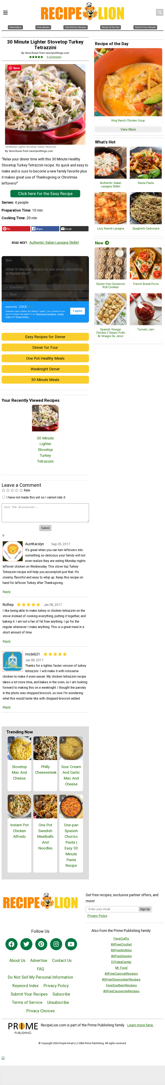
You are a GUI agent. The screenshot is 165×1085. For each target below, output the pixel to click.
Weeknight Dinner (45, 369)
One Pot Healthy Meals (45, 358)
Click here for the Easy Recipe (45, 193)
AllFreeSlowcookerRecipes (121, 979)
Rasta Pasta (146, 183)
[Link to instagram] (56, 944)
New (99, 243)
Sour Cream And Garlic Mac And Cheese (71, 775)
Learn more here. (140, 1025)
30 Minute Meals (45, 379)
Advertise (38, 960)
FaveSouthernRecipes (121, 985)
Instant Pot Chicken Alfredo (19, 831)
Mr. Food (121, 968)
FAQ (40, 969)
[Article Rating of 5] (36, 56)
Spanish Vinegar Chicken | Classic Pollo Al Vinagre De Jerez (110, 333)
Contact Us (62, 960)
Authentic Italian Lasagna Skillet (54, 243)
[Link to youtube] (71, 944)
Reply (7, 592)
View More (128, 129)
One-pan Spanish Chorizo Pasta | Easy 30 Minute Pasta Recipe (71, 845)
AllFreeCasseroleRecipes (121, 991)
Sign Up (145, 909)
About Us (17, 960)
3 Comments (54, 56)
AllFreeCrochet (121, 944)
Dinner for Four (45, 347)
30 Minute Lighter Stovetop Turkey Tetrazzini (45, 450)
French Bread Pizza (146, 284)
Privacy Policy (56, 985)
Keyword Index (25, 985)
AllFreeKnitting (121, 950)
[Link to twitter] (26, 944)
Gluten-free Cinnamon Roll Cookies (110, 285)
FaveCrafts (121, 939)
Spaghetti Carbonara (145, 228)
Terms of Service (27, 1002)
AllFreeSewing (121, 956)
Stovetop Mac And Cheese (19, 772)
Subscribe (61, 994)
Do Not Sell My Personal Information (40, 977)
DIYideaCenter (121, 962)
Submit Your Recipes (29, 994)
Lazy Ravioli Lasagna (110, 228)
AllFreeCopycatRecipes (121, 974)
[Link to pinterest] (41, 944)
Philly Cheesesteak (45, 769)
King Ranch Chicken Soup (128, 120)
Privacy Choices (40, 1010)
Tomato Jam (145, 329)
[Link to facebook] (11, 944)
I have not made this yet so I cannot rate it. (36, 497)
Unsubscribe (58, 1002)
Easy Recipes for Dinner (45, 336)
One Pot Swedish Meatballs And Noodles (45, 836)
